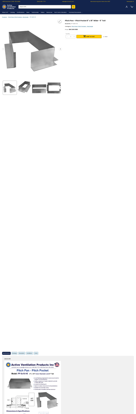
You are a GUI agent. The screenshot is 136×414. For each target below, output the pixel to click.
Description (22, 353)
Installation (29, 353)
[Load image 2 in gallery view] (24, 88)
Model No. (68, 23)
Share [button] (106, 36)
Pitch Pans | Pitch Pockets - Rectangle (18, 17)
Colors (36, 353)
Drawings (14, 353)
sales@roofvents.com (68, 1)
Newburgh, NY (130, 1)
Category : (68, 26)
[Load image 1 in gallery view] (10, 88)
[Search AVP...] (73, 7)
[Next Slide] (60, 49)
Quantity (68, 33)
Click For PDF (7, 358)
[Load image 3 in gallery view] (39, 88)
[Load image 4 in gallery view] (54, 88)
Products (4, 17)
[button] (76, 12)
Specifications (6, 353)
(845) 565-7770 (41, 1)
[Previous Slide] (3, 49)
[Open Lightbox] (59, 21)
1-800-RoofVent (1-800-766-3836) (11, 1)
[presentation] (31, 49)
